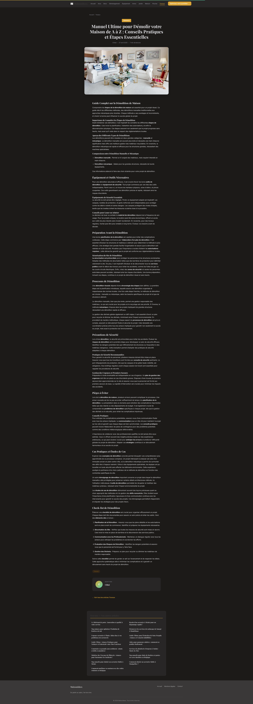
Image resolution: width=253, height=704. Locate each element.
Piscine (154, 3)
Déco (105, 3)
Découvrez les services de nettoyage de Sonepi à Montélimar (145, 630)
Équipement (126, 3)
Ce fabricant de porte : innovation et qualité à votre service (107, 623)
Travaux (162, 3)
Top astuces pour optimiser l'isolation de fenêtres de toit (105, 630)
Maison (147, 3)
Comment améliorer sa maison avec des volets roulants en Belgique (107, 669)
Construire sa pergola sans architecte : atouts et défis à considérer (106, 650)
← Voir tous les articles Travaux (103, 597)
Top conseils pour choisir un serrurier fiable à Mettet (107, 663)
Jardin (141, 3)
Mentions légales (169, 686)
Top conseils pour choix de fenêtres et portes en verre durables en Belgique (144, 656)
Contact (180, 686)
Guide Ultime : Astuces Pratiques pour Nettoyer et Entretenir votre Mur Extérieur (106, 643)
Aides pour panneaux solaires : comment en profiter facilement (144, 643)
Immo (134, 3)
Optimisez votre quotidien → (179, 3)
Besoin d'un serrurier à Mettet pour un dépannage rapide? (142, 623)
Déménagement (114, 3)
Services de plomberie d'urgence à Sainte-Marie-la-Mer (144, 650)
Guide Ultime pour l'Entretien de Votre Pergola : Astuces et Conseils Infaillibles (145, 636)
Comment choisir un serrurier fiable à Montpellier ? (142, 663)
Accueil (93, 3)
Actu (99, 3)
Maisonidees (78, 3)
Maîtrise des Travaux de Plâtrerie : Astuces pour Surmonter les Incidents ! (106, 656)
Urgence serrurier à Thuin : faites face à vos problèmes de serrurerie (106, 636)
